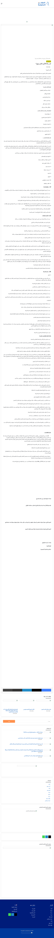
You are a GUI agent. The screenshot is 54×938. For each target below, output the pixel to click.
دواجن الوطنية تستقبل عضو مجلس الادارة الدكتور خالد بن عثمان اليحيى (30, 738)
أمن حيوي (45, 58)
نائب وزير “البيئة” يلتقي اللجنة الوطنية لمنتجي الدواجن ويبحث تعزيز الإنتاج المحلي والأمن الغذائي (26, 744)
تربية (49, 792)
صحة (49, 796)
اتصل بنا (33, 917)
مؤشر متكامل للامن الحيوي (46, 709)
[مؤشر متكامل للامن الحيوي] (43, 704)
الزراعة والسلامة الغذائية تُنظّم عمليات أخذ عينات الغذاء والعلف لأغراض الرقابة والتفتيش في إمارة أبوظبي (10, 711)
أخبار (49, 784)
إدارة (49, 788)
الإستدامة (48, 790)
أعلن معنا (33, 911)
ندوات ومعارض (47, 800)
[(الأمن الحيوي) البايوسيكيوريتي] (27, 704)
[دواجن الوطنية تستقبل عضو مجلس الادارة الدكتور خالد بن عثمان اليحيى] (47, 739)
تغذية (49, 794)
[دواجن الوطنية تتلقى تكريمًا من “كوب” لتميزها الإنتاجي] (47, 757)
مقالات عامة (48, 798)
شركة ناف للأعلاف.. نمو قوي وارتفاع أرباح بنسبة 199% (33, 732)
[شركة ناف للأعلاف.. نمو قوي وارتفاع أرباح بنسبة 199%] (47, 734)
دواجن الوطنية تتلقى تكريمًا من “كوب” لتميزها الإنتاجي (33, 756)
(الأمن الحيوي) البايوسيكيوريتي (28, 709)
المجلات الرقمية (14, 907)
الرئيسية (48, 58)
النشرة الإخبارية (32, 913)
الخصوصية (33, 915)
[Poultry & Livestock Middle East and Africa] (43, 3)
